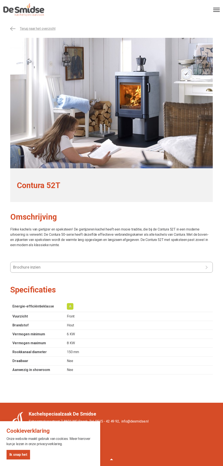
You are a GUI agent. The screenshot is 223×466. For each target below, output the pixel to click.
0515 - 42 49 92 (107, 421)
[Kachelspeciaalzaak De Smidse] (111, 9)
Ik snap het (18, 455)
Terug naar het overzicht (37, 29)
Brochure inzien (27, 267)
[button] (111, 459)
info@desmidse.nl (135, 421)
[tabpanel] (111, 103)
